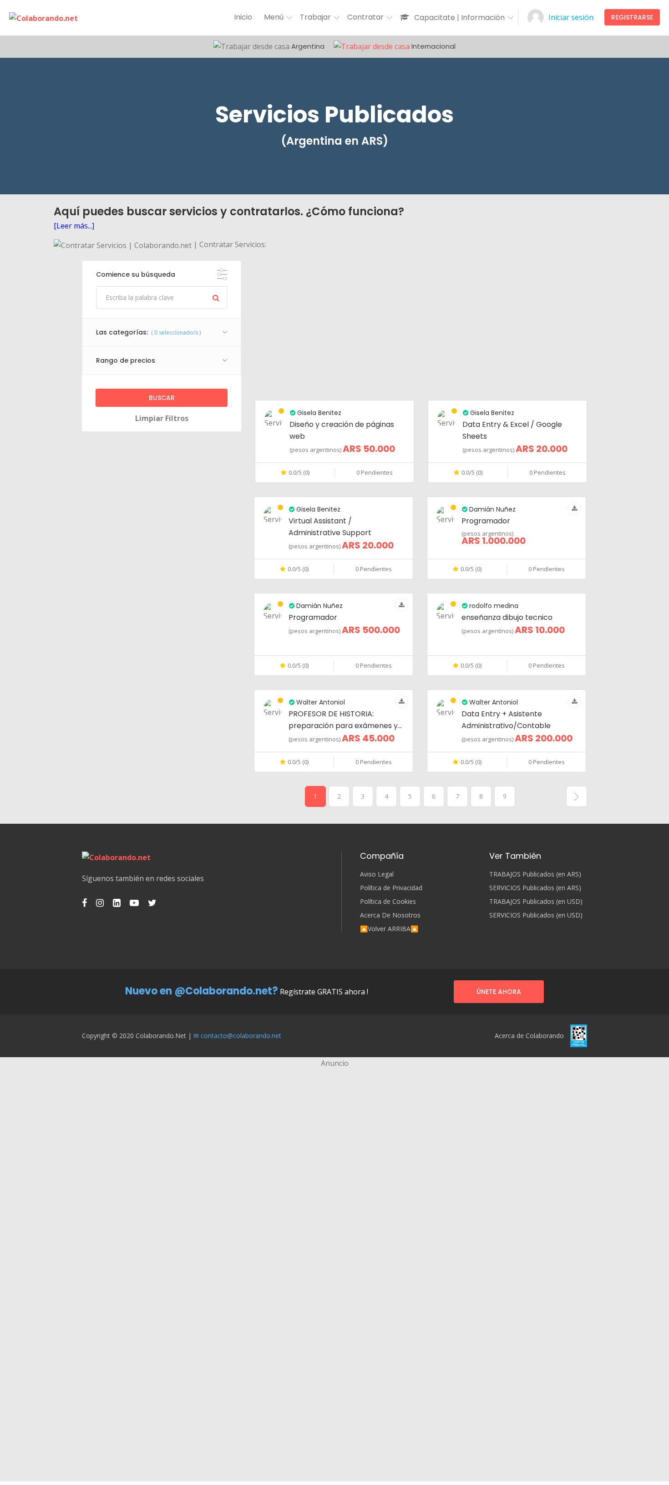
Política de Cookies (388, 901)
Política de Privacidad (391, 888)
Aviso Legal (377, 874)
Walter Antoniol (319, 702)
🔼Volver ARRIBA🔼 (389, 929)
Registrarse (632, 17)
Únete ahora (498, 991)
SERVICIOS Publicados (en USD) (536, 915)
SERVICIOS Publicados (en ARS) (535, 888)
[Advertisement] (421, 324)
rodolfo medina (492, 606)
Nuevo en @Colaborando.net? (201, 991)
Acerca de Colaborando (529, 1035)
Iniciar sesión (570, 17)
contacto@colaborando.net (241, 1035)
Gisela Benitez (318, 413)
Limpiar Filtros (161, 418)
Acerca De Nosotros (390, 915)
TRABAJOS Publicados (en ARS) (535, 874)
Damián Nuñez (491, 509)
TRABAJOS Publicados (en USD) (536, 901)
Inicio (243, 17)
